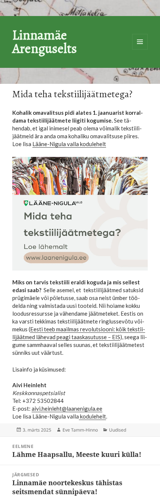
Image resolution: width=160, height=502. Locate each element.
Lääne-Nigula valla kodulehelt (69, 144)
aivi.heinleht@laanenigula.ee (67, 408)
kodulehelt (92, 416)
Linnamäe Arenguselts (44, 41)
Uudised (117, 430)
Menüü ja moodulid (140, 42)
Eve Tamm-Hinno (80, 430)
